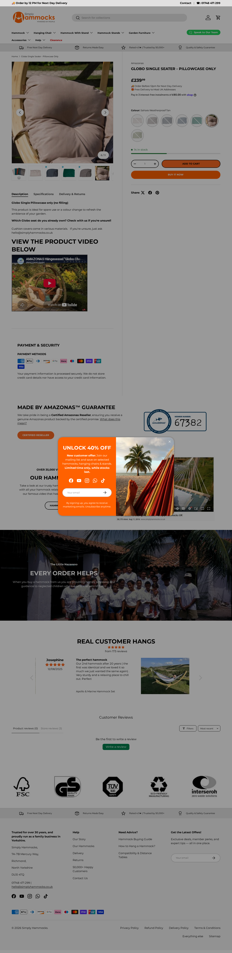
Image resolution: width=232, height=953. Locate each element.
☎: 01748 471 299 (208, 3)
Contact (185, 3)
